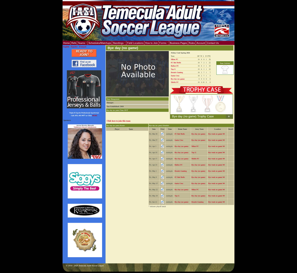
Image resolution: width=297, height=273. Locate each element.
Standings (118, 43)
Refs (73, 43)
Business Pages (178, 43)
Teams (81, 43)
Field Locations (135, 43)
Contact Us (213, 43)
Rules (192, 43)
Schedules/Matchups (100, 43)
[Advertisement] (168, 220)
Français (82, 46)
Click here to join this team (118, 120)
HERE (94, 115)
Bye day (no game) (178, 79)
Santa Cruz (175, 75)
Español (74, 46)
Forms (162, 43)
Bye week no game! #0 (216, 134)
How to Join (151, 43)
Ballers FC (175, 66)
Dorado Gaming (177, 72)
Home (66, 43)
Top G (173, 69)
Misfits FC (175, 82)
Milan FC (174, 59)
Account (200, 43)
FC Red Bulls (176, 62)
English (66, 46)
